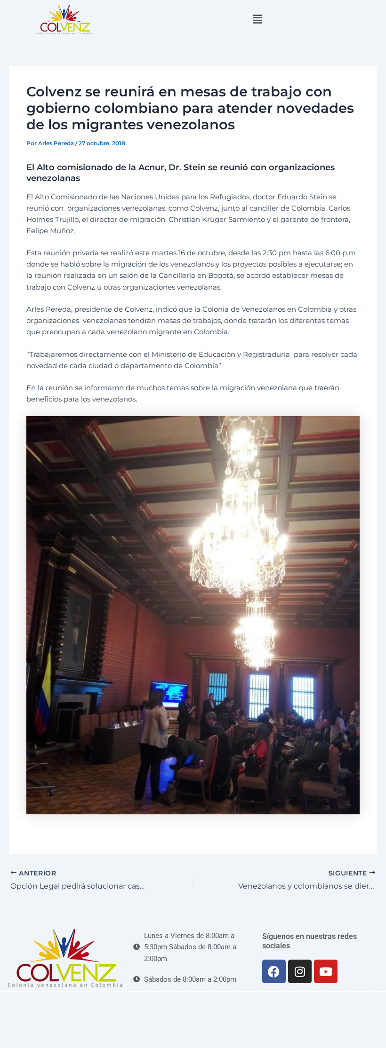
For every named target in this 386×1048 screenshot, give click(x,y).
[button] (257, 19)
